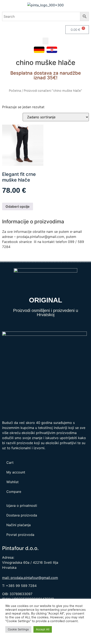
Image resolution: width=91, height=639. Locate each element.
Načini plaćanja (18, 525)
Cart (10, 462)
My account (15, 472)
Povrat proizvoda (20, 534)
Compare (13, 491)
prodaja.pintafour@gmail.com (34, 578)
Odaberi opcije (18, 206)
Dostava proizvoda (21, 515)
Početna (15, 91)
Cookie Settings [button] (18, 629)
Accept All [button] (42, 629)
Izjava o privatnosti (21, 505)
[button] (45, 41)
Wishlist (12, 482)
